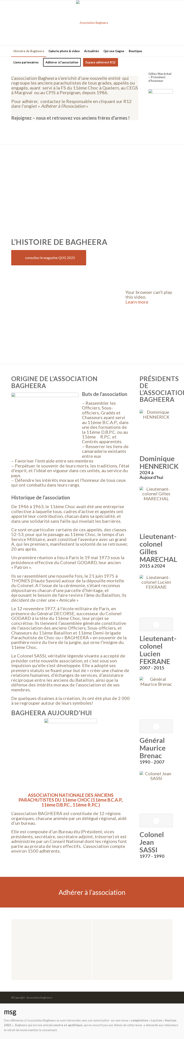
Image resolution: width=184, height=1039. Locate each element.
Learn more (136, 301)
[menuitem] (28, 51)
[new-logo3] (92, 22)
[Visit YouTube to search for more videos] (149, 350)
